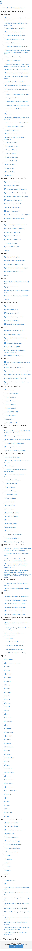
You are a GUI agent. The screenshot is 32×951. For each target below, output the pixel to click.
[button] (1, 1)
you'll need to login (22, 944)
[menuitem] (1, 3)
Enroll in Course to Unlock (16, 946)
